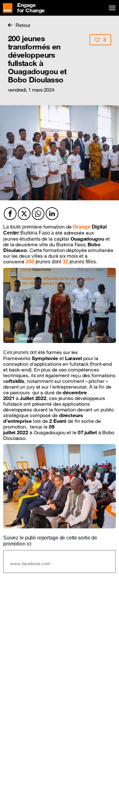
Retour (23, 25)
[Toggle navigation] (111, 8)
